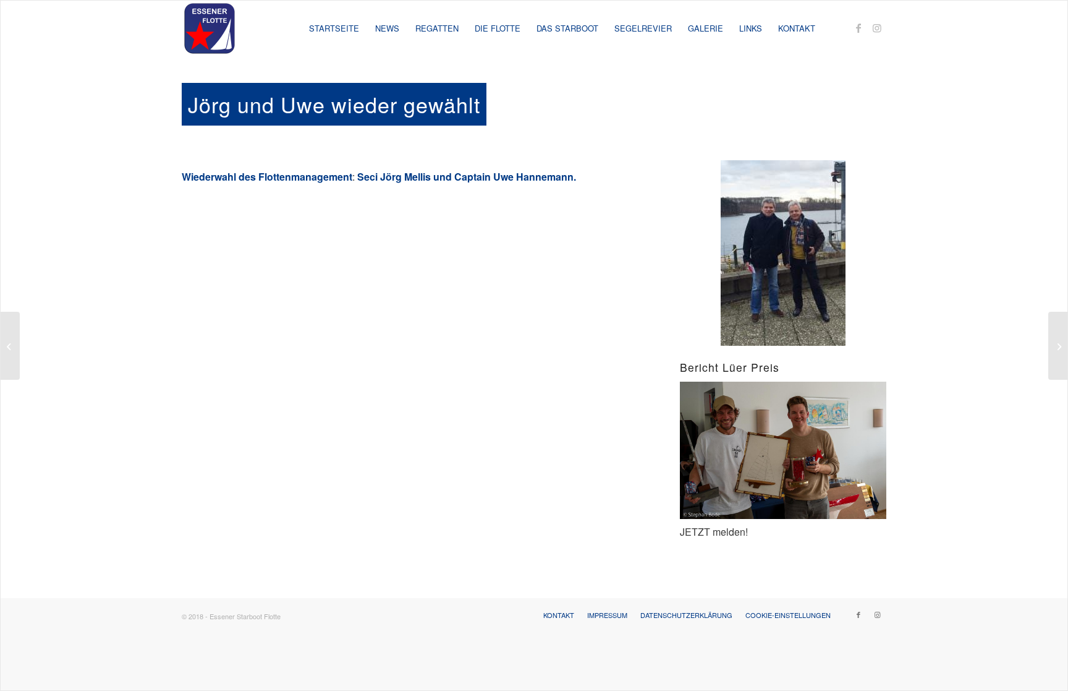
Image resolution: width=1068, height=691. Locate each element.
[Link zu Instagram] (877, 28)
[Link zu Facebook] (858, 28)
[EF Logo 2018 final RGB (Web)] (209, 28)
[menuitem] (334, 28)
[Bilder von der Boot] (1057, 346)
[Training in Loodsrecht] (10, 346)
